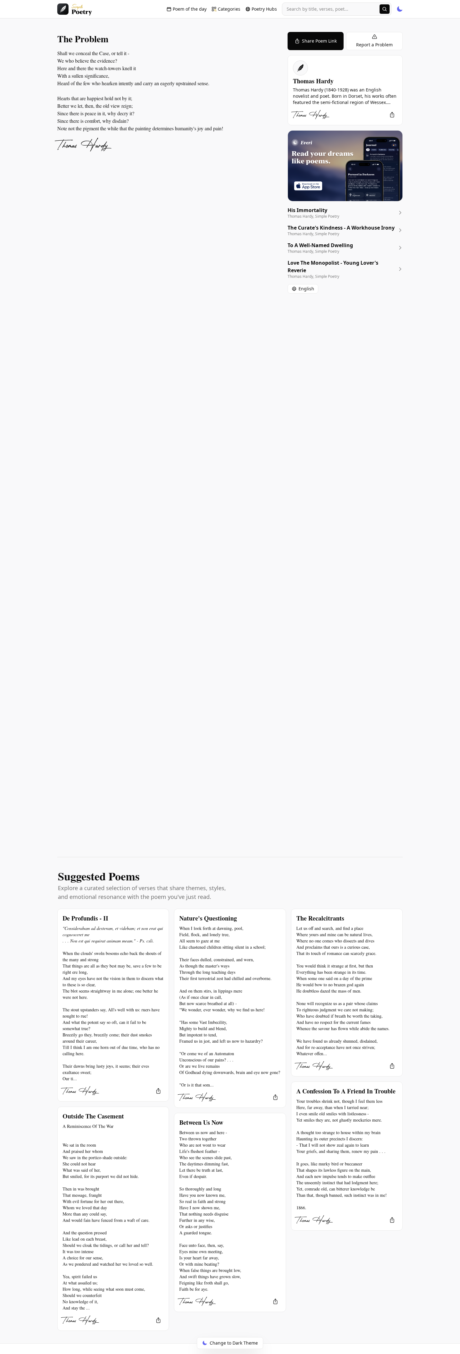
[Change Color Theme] (399, 9)
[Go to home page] (74, 9)
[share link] (392, 114)
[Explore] (384, 9)
